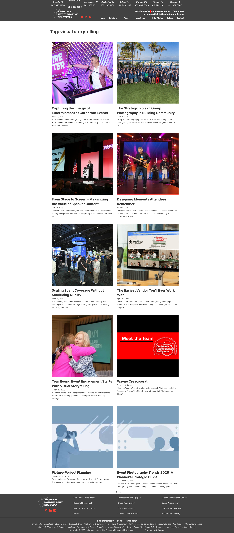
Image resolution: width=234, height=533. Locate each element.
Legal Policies (105, 520)
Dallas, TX (124, 2)
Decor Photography (170, 503)
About (126, 18)
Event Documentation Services (175, 498)
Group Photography (126, 503)
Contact (180, 18)
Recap (76, 513)
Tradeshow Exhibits (126, 508)
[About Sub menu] (131, 18)
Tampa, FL (158, 2)
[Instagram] (90, 17)
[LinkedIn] (86, 17)
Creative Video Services (128, 513)
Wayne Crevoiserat (132, 381)
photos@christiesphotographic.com (165, 14)
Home (102, 18)
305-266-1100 (107, 5)
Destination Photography (84, 508)
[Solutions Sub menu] (119, 18)
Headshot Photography (83, 503)
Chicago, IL (175, 2)
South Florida (107, 2)
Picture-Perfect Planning (71, 472)
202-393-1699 (75, 7)
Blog (119, 520)
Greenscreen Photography (129, 498)
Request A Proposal (161, 11)
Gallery (170, 18)
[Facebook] (81, 17)
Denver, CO (141, 2)
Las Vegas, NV (91, 2)
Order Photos (157, 18)
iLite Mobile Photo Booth (84, 498)
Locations (140, 18)
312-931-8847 (175, 5)
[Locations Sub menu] (147, 18)
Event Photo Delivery (171, 513)
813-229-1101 (158, 5)
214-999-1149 (124, 5)
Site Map (131, 520)
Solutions (113, 18)
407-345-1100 (58, 5)
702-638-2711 (90, 5)
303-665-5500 (142, 5)
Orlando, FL (57, 2)
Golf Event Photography (172, 508)
